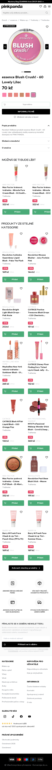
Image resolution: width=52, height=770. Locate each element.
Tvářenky (34, 20)
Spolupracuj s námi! (35, 694)
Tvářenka (45, 20)
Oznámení (6, 748)
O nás (29, 702)
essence (13, 20)
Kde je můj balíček (34, 673)
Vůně (4, 678)
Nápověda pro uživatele (37, 669)
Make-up (24, 20)
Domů (5, 20)
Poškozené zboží (9, 698)
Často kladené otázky (36, 686)
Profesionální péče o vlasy (13, 702)
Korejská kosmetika (10, 694)
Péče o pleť (7, 670)
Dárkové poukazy (34, 698)
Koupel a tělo (7, 690)
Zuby (4, 686)
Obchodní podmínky (10, 740)
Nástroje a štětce (9, 682)
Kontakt (30, 690)
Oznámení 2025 (8, 744)
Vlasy (4, 674)
